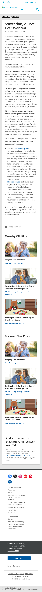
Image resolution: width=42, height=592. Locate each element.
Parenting (12, 263)
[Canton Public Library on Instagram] (20, 476)
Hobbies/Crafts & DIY (16, 323)
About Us (11, 490)
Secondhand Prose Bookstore (15, 528)
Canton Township (13, 566)
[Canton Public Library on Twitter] (15, 476)
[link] (3, 2)
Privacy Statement (26, 574)
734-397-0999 (13, 550)
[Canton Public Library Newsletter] (10, 482)
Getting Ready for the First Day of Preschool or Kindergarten (19, 287)
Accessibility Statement (21, 576)
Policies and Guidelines (16, 502)
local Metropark (21, 148)
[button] (8, 2)
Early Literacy (17, 292)
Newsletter (12, 510)
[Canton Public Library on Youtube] (25, 476)
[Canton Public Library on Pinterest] (30, 476)
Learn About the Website (14, 498)
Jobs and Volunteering (16, 521)
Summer (20, 263)
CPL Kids (15, 16)
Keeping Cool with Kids (15, 260)
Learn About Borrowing (16, 495)
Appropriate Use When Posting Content (18, 455)
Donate (10, 519)
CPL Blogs (6, 16)
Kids (6, 263)
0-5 (6, 292)
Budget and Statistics (16, 507)
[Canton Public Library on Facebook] (10, 476)
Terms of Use (13, 574)
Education (27, 292)
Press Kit (11, 512)
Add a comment (15, 227)
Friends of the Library (16, 524)
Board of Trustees (15, 505)
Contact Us (19, 558)
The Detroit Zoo (13, 182)
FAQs (10, 492)
